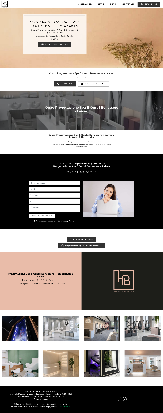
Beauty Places (64, 406)
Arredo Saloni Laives (83, 239)
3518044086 (151, 4)
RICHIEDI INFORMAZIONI (56, 44)
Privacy (37, 399)
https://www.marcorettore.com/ (51, 396)
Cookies (44, 399)
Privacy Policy (67, 221)
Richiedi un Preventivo (95, 84)
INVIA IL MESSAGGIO (42, 216)
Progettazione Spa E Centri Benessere (83, 246)
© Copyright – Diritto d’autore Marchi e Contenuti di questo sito (40, 404)
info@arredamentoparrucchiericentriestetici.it (33, 394)
